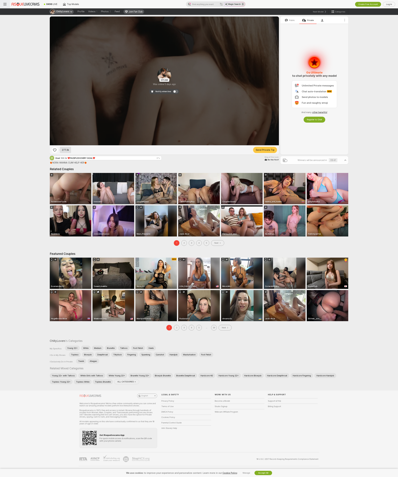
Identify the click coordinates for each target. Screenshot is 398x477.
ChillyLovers (57, 340)
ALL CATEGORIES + (126, 382)
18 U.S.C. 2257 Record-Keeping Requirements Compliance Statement (287, 459)
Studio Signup (221, 406)
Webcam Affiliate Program (226, 412)
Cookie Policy (229, 473)
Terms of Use (167, 406)
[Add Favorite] (55, 150)
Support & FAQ (274, 401)
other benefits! (319, 112)
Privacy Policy (167, 401)
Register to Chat (314, 119)
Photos (106, 11)
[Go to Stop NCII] (141, 459)
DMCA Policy (167, 412)
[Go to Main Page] (25, 4)
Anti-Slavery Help (169, 428)
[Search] (221, 4)
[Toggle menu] (5, 4)
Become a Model (222, 401)
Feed (117, 11)
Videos (92, 11)
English (144, 396)
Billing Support (274, 406)
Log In (389, 4)
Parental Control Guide (171, 423)
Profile (80, 11)
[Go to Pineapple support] (126, 459)
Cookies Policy (168, 417)
